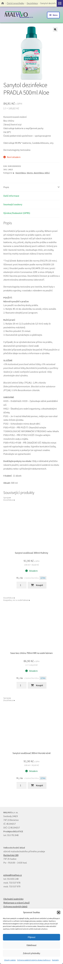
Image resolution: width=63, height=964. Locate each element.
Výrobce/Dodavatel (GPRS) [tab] (16, 213)
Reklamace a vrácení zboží (16, 902)
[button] (58, 912)
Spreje (6, 497)
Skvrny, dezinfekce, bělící (38, 173)
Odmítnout (31, 945)
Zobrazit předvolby (31, 953)
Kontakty (55, 960)
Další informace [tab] (11, 195)
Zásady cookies (10, 960)
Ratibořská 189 (10, 855)
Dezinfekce (32, 3)
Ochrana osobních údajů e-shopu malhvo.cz (34, 960)
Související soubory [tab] (12, 204)
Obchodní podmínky (13, 898)
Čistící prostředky (15, 3)
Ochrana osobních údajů (15, 906)
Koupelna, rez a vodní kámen (16, 600)
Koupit (39, 585)
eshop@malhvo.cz (12, 875)
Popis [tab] (6, 187)
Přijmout (31, 937)
